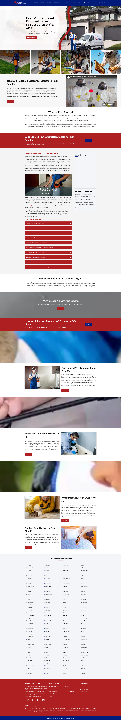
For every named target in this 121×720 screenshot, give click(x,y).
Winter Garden (84, 663)
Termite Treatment (54, 686)
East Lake (30, 660)
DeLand (29, 647)
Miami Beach (66, 565)
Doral (29, 655)
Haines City (47, 591)
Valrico (82, 641)
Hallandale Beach (48, 594)
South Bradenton (84, 586)
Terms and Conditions (69, 691)
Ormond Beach (66, 610)
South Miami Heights (85, 589)
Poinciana (65, 655)
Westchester (83, 657)
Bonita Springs (31, 586)
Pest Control (45, 62)
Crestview (30, 631)
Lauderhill (47, 652)
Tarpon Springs (84, 618)
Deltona (29, 652)
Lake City (47, 631)
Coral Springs (30, 623)
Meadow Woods (48, 665)
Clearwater (30, 610)
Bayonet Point (31, 575)
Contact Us (88, 140)
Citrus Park (30, 607)
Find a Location (90, 3)
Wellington (83, 644)
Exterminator (15, 62)
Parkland (65, 636)
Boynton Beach (31, 589)
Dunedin (29, 657)
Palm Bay (65, 615)
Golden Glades (48, 586)
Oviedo (64, 612)
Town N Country (84, 634)
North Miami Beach (67, 589)
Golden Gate (48, 583)
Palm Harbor (65, 626)
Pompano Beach (66, 657)
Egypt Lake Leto (31, 665)
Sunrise (82, 604)
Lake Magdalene (48, 634)
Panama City (65, 634)
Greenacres (47, 589)
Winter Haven (83, 665)
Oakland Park (66, 594)
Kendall (46, 618)
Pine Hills (65, 644)
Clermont (30, 612)
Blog (51, 696)
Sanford (82, 575)
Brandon (29, 594)
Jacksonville (47, 610)
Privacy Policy (53, 693)
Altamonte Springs (31, 567)
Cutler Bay (30, 634)
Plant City (65, 649)
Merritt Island (48, 671)
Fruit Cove (47, 578)
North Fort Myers (66, 581)
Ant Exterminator (53, 691)
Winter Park (83, 668)
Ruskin (82, 573)
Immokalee (47, 607)
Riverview (65, 673)
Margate (47, 663)
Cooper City (30, 618)
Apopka (29, 570)
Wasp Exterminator (106, 62)
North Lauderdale (66, 583)
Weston (82, 660)
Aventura (29, 573)
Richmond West (66, 671)
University (83, 636)
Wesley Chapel (84, 647)
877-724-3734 (101, 3)
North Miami (65, 586)
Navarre (64, 575)
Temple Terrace (84, 620)
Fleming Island (48, 565)
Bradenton (30, 591)
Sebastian (83, 581)
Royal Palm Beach (84, 570)
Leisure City (47, 660)
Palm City (65, 620)
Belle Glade (30, 578)
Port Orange (65, 663)
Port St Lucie (65, 665)
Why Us (73, 2)
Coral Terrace (30, 626)
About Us (66, 689)
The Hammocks (84, 626)
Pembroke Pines (66, 639)
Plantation (65, 652)
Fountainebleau (48, 575)
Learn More (65, 390)
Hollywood (47, 599)
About (79, 2)
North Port (65, 591)
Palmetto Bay (66, 631)
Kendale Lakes (48, 615)
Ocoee (64, 602)
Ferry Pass (30, 673)
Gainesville (47, 581)
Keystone (47, 626)
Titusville (82, 631)
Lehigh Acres (48, 657)
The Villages (83, 628)
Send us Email (85, 689)
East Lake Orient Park (32, 663)
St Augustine (83, 594)
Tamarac (83, 610)
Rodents (49, 2)
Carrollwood (30, 602)
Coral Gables (30, 620)
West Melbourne (84, 652)
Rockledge (83, 567)
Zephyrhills (83, 673)
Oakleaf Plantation (67, 597)
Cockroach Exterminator (35, 205)
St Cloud (82, 597)
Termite (42, 2)
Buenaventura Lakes (32, 597)
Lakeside (47, 641)
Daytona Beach (31, 641)
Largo (46, 647)
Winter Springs (84, 671)
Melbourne (47, 668)
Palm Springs (65, 628)
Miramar (65, 573)
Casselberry (30, 604)
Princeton (65, 668)
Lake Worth (47, 636)
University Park (84, 639)
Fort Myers (47, 570)
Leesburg (47, 655)
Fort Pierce (47, 573)
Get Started (31, 37)
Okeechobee (65, 604)
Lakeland (47, 639)
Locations (67, 693)
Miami (46, 673)
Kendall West (48, 620)
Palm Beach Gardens (67, 618)
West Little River (84, 649)
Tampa (82, 615)
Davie (29, 639)
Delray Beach (30, 649)
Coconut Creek (31, 615)
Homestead (47, 602)
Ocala (64, 599)
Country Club (30, 628)
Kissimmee (47, 628)
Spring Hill (83, 591)
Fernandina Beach (31, 671)
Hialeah (46, 597)
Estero (29, 668)
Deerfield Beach (31, 644)
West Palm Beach (84, 655)
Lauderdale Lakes (49, 649)
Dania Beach (30, 636)
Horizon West (48, 604)
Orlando (64, 607)
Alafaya (29, 565)
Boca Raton (30, 583)
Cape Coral (30, 599)
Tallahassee (83, 607)
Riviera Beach (83, 565)
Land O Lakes (48, 644)
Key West (47, 623)
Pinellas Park (65, 647)
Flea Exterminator (76, 62)
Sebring (82, 583)
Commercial (66, 2)
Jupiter (46, 612)
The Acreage (83, 623)
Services (36, 2)
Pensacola (65, 641)
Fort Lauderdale (48, 567)
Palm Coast (65, 623)
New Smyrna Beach (67, 578)
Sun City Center (84, 602)
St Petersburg (83, 599)
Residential (57, 2)
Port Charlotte (66, 660)
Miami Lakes (65, 570)
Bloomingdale (30, 581)
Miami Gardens (66, 567)
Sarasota (83, 578)
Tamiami (82, 612)
